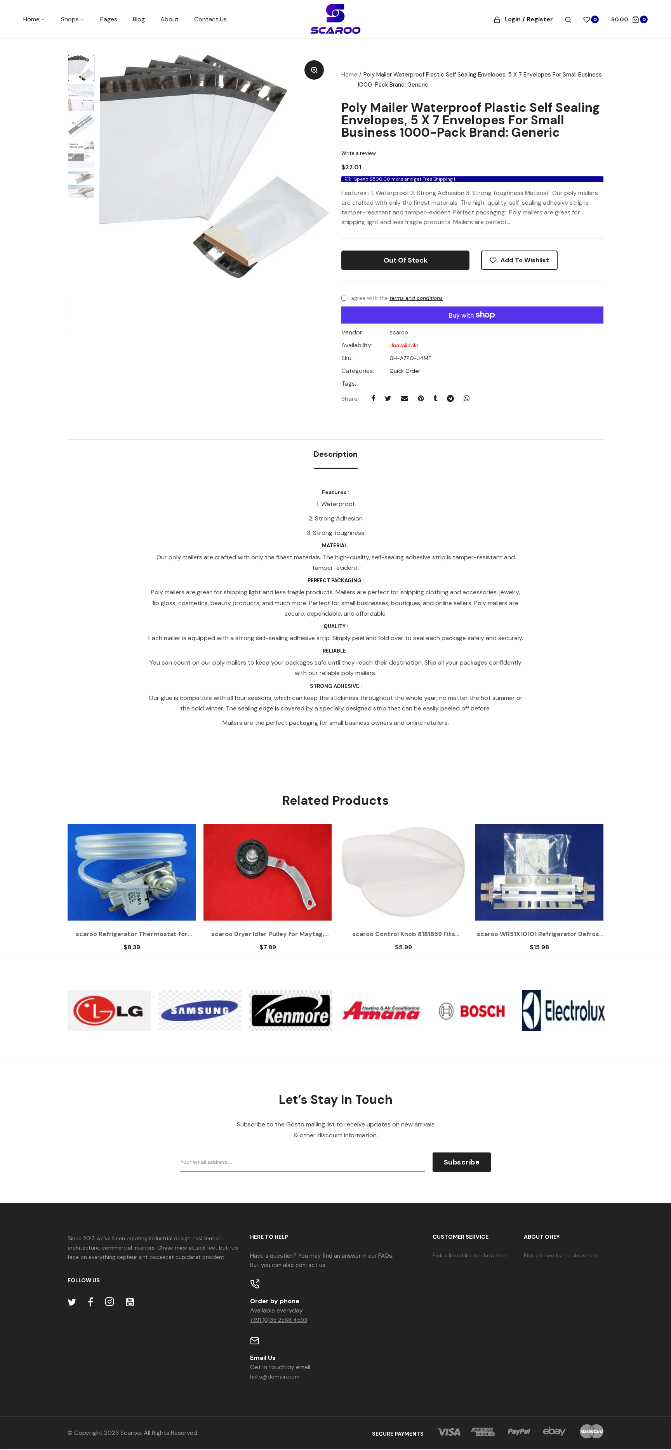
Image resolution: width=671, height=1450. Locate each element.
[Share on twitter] (388, 398)
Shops (70, 19)
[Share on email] (404, 398)
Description (336, 454)
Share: (350, 399)
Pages (108, 19)
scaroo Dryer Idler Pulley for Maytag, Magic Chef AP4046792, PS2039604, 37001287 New (267, 934)
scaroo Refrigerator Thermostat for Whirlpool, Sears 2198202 (132, 934)
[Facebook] (90, 1302)
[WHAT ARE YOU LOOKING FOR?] (568, 19)
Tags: (348, 384)
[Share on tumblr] (435, 398)
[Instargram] (109, 1302)
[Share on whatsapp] (466, 398)
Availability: (356, 345)
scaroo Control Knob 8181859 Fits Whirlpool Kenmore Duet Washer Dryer (403, 934)
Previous (89, 891)
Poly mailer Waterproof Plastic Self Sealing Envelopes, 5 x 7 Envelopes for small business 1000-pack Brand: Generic (470, 120)
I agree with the (395, 297)
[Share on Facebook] (373, 398)
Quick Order (404, 370)
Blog (139, 19)
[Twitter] (72, 1302)
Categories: (357, 371)
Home (32, 19)
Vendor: (352, 332)
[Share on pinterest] (421, 398)
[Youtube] (130, 1302)
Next (582, 891)
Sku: (347, 358)
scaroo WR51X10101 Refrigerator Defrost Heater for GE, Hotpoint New (539, 934)
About (169, 19)
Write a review (358, 153)
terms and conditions (416, 297)
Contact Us (210, 19)
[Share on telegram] (450, 398)
